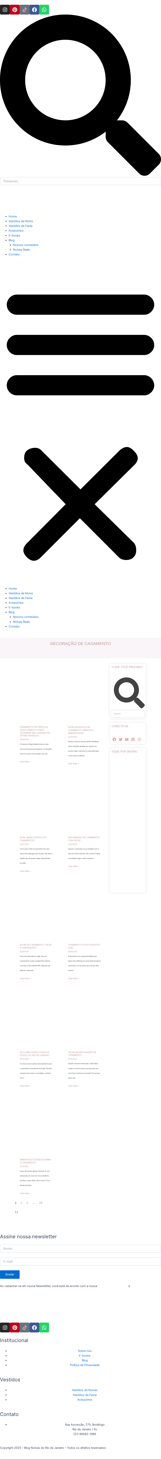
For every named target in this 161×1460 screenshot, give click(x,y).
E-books (14, 235)
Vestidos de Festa (20, 226)
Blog (12, 240)
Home (13, 216)
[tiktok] (24, 10)
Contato (14, 254)
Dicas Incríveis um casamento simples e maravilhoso (80, 730)
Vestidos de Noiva (21, 221)
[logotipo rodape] (29, 1310)
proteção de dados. (144, 1286)
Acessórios (16, 230)
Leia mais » (25, 761)
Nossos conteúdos (25, 245)
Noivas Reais (21, 249)
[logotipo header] (29, 201)
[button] (80, 423)
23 (40, 1202)
